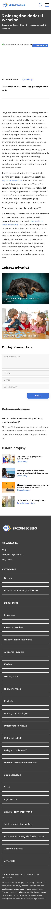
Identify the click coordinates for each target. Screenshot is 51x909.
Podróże (8, 701)
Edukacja (9, 615)
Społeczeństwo (12, 775)
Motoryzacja (11, 676)
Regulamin (7, 559)
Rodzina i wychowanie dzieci (20, 762)
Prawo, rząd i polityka (16, 713)
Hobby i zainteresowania (18, 639)
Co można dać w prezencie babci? (21, 336)
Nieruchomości (12, 689)
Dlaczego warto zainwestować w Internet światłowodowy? (33, 486)
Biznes (8, 578)
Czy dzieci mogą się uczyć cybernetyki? (29, 457)
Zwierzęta (9, 861)
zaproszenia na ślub (12, 180)
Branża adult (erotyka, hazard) (21, 590)
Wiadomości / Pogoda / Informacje (24, 836)
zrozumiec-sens (10, 79)
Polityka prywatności (13, 554)
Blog (4, 549)
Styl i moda (10, 799)
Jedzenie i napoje (14, 652)
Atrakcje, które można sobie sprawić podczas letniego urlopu (32, 471)
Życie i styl (27, 79)
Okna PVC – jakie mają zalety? (31, 500)
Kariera (8, 664)
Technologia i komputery (18, 824)
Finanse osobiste (13, 627)
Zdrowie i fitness (13, 848)
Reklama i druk (13, 738)
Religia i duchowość (15, 750)
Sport (7, 787)
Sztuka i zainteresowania (18, 811)
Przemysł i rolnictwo (15, 725)
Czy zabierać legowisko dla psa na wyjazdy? (21, 299)
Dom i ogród (11, 602)
